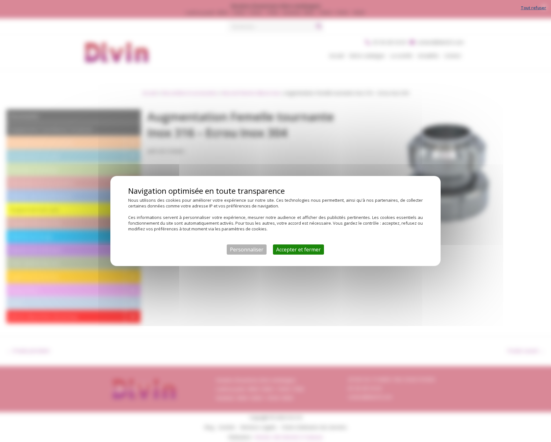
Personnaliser (246, 249)
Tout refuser (533, 8)
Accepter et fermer (298, 249)
